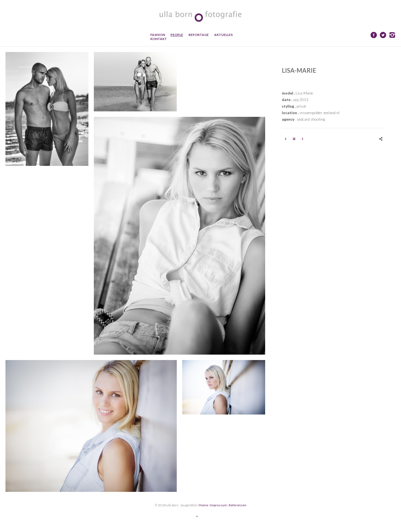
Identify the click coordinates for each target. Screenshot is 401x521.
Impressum (218, 505)
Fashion (157, 35)
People (176, 35)
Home (203, 505)
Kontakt (158, 39)
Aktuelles (223, 35)
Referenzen (237, 505)
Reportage (198, 35)
